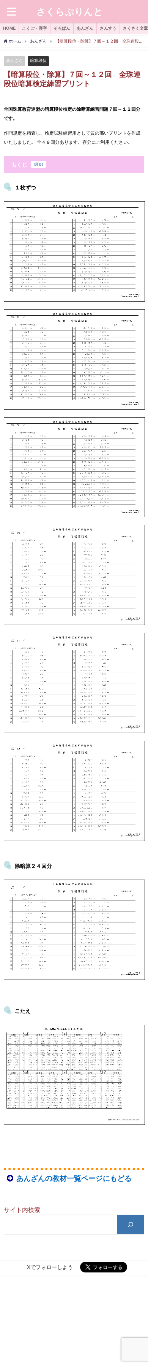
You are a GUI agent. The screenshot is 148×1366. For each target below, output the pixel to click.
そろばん (62, 28)
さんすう (108, 28)
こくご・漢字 (34, 28)
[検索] (130, 1224)
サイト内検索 (22, 1210)
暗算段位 (38, 60)
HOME (9, 28)
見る (38, 164)
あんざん (85, 28)
